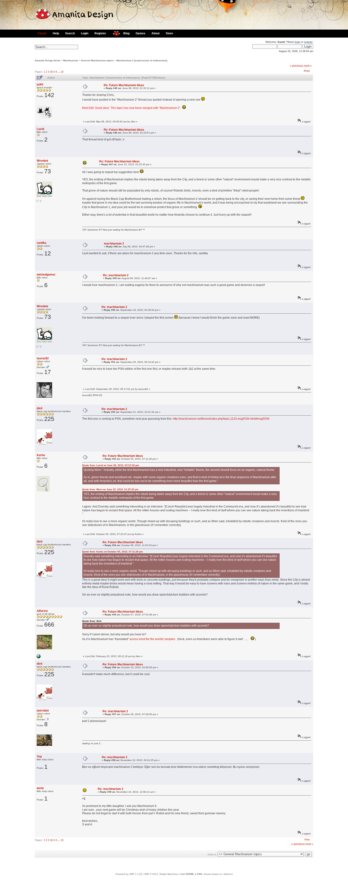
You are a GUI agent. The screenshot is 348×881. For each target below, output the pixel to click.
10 (62, 71)
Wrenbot (42, 160)
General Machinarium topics (97, 60)
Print (307, 71)
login (297, 41)
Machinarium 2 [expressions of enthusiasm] (141, 60)
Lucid (40, 129)
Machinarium (70, 60)
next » (308, 65)
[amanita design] (114, 33)
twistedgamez (46, 274)
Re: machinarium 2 (116, 275)
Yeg (39, 756)
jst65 (40, 84)
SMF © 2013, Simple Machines (161, 874)
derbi (40, 788)
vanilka (41, 243)
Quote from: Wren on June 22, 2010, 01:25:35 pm (110, 489)
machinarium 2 (114, 243)
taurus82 (43, 358)
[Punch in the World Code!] (38, 657)
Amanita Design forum (47, 60)
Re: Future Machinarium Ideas (124, 85)
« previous (296, 65)
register (308, 41)
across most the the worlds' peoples (152, 639)
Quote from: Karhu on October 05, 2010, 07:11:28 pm (112, 551)
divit (39, 408)
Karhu (41, 455)
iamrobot (43, 710)
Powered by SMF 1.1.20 (129, 874)
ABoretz (42, 611)
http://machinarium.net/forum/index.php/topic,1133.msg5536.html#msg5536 (221, 418)
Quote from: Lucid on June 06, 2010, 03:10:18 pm (110, 465)
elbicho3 (228, 874)
